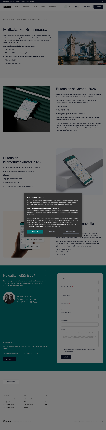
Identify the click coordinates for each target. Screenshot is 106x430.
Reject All (53, 231)
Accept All (35, 231)
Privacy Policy (66, 224)
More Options (70, 231)
